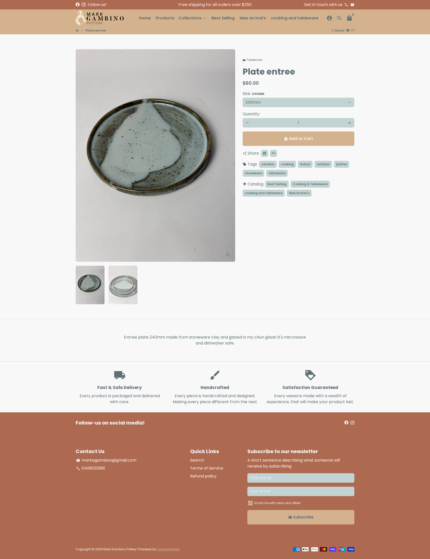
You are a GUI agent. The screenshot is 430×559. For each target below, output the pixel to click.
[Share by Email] (352, 30)
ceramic (267, 164)
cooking (287, 164)
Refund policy (203, 476)
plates (341, 164)
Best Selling (223, 18)
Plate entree (96, 30)
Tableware (252, 60)
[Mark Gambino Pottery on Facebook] (78, 4)
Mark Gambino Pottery (120, 549)
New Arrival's (253, 18)
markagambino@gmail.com (106, 460)
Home (145, 18)
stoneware (253, 173)
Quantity (251, 114)
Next (228, 155)
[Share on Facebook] (347, 30)
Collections (192, 18)
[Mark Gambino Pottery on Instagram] (84, 4)
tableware (277, 173)
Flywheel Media (168, 549)
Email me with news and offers (277, 503)
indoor (305, 164)
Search (197, 460)
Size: (253, 93)
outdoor (323, 164)
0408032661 (90, 468)
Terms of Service (206, 468)
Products (165, 18)
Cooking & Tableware (310, 184)
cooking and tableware (295, 18)
